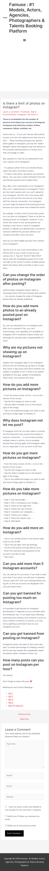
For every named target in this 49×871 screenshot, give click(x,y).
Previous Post (24, 714)
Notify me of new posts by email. (21, 826)
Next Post (24, 719)
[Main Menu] (24, 40)
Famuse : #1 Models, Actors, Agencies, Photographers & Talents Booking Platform (27, 18)
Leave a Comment (11, 112)
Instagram (21, 114)
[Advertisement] (24, 67)
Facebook (25, 112)
